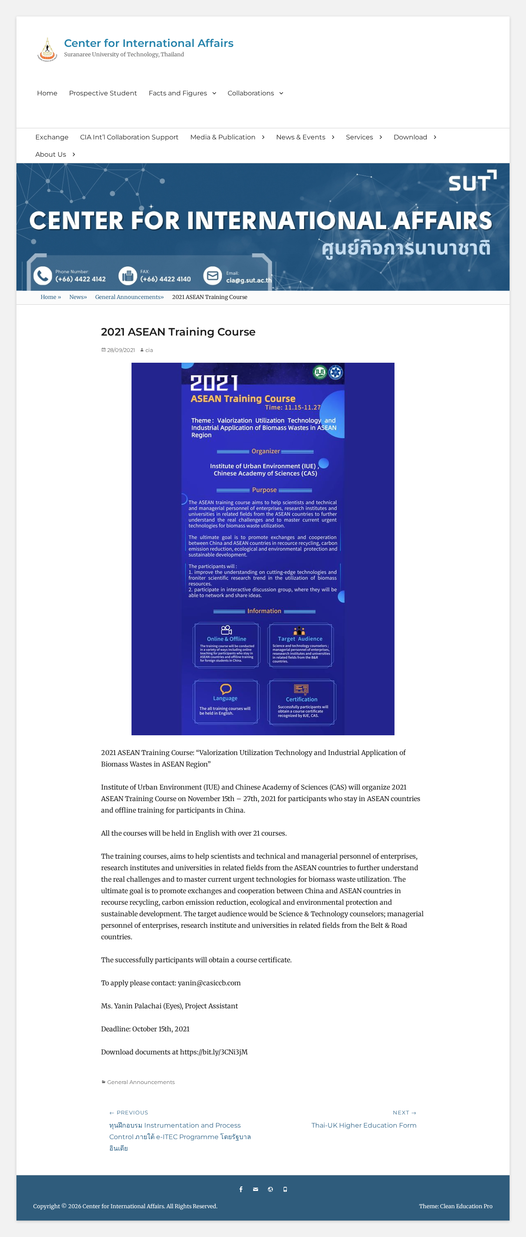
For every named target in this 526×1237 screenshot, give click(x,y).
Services (359, 137)
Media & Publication (223, 137)
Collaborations (251, 93)
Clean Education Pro (466, 1206)
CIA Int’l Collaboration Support (129, 137)
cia (149, 350)
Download (410, 137)
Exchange (52, 137)
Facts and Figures (178, 93)
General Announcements (129, 297)
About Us (50, 154)
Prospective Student (103, 93)
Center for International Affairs (148, 43)
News (78, 297)
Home (47, 93)
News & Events (300, 137)
